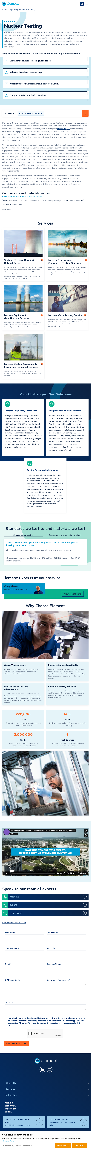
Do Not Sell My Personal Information (17, 1146)
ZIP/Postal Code (12, 980)
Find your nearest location (14, 922)
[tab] (24, 535)
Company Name (12, 948)
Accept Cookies (63, 1146)
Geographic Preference (58, 980)
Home (4, 10)
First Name (10, 932)
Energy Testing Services (16, 10)
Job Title (51, 948)
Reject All (80, 1146)
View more (6, 209)
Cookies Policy (9, 1141)
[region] (45, 1140)
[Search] (82, 4)
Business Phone (54, 964)
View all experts (72, 594)
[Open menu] (87, 4)
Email (7, 964)
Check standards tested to (30, 113)
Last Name (52, 932)
